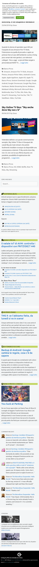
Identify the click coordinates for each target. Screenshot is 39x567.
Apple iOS (22, 78)
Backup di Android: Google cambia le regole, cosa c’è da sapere (16, 352)
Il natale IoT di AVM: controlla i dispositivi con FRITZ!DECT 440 (18, 245)
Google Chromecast (15, 83)
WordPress (20, 560)
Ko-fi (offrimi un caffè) (13, 209)
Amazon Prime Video (15, 75)
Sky (29, 92)
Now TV (13, 92)
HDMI (19, 167)
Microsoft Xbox (27, 89)
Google (28, 80)
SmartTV (5, 95)
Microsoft (18, 89)
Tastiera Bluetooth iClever (12, 302)
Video (12, 98)
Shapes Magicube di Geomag (13, 284)
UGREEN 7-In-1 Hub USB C (12, 300)
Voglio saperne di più (13, 14)
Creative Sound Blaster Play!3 (13, 298)
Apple (4, 78)
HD (15, 167)
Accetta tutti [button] (20, 17)
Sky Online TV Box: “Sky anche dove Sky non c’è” (17, 108)
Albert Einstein (6, 530)
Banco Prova (8, 69)
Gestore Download (18, 80)
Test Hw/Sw (21, 95)
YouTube (18, 98)
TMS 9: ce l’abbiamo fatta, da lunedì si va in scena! (17, 317)
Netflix (24, 167)
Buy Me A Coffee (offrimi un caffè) (17, 223)
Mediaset (31, 86)
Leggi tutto (24, 63)
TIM (28, 95)
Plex (18, 92)
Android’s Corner (29, 75)
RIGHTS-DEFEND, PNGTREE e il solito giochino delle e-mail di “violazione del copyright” (20, 465)
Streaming (12, 95)
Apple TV (29, 78)
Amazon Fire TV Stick (18, 72)
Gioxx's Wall (14, 560)
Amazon (7, 72)
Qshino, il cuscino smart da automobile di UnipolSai (19, 282)
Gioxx (3, 560)
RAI (22, 92)
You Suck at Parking (12, 403)
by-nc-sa (7, 562)
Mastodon (12, 562)
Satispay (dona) (10, 212)
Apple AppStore (12, 78)
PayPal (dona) (9, 214)
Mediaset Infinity (8, 89)
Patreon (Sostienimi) (12, 226)
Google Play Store (29, 83)
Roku (26, 92)
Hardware (5, 86)
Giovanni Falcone (6, 545)
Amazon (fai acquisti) (12, 206)
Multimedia (6, 92)
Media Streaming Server (18, 86)
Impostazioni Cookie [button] (8, 17)
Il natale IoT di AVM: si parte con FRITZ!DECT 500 (18, 273)
